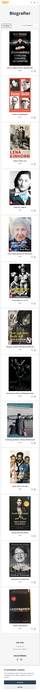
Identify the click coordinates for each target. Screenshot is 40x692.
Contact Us (20, 646)
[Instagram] (21, 660)
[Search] (31, 3)
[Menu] (37, 3)
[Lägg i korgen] (35, 71)
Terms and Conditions (20, 649)
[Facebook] (17, 660)
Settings (20, 687)
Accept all (20, 682)
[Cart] (34, 3)
